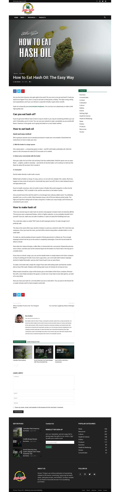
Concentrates (21, 73)
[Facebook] (97, 1)
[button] (105, 18)
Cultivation (83, 103)
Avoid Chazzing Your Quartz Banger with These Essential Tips (31, 451)
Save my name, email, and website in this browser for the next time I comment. (39, 407)
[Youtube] (105, 1)
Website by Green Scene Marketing (33, 490)
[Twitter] (102, 1)
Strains (82, 132)
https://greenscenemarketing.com (32, 318)
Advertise (93, 490)
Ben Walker (18, 81)
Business (82, 95)
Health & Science (85, 116)
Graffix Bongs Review (30, 439)
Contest (82, 100)
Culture (82, 105)
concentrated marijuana (36, 106)
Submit (48, 447)
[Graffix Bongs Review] (17, 442)
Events (82, 111)
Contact (100, 490)
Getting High (84, 113)
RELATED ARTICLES (19, 342)
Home (16, 17)
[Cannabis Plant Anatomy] (22, 352)
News (22, 17)
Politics (82, 124)
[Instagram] (99, 1)
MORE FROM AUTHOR (33, 342)
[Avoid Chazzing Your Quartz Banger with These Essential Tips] (43, 352)
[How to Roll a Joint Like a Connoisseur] (64, 352)
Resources (31, 17)
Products (42, 17)
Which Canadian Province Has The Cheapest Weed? (26, 306)
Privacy (105, 490)
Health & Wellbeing (86, 119)
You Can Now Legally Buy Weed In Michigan (61, 306)
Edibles (82, 108)
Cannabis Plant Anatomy (19, 360)
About (88, 490)
